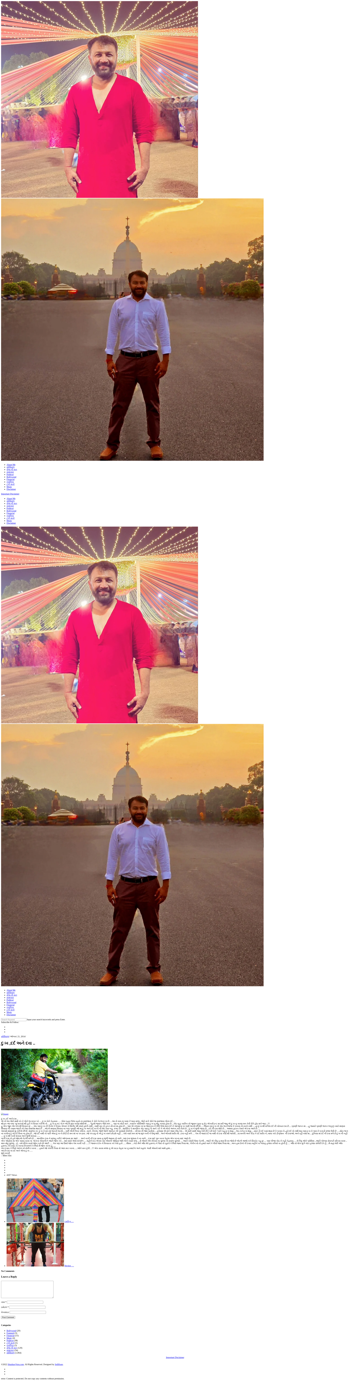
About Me (11, 464)
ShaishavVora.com (16, 1364)
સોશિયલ (10, 467)
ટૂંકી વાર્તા (10, 484)
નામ (3, 1302)
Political (10, 474)
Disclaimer (11, 489)
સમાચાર (10, 472)
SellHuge (59, 1364)
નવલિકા (10, 482)
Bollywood (11, 477)
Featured (10, 1333)
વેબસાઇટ (5, 1312)
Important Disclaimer (10, 494)
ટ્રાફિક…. (69, 1221)
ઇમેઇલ (5, 1307)
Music (9, 487)
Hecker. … (69, 1266)
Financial (10, 479)
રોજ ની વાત (12, 469)
